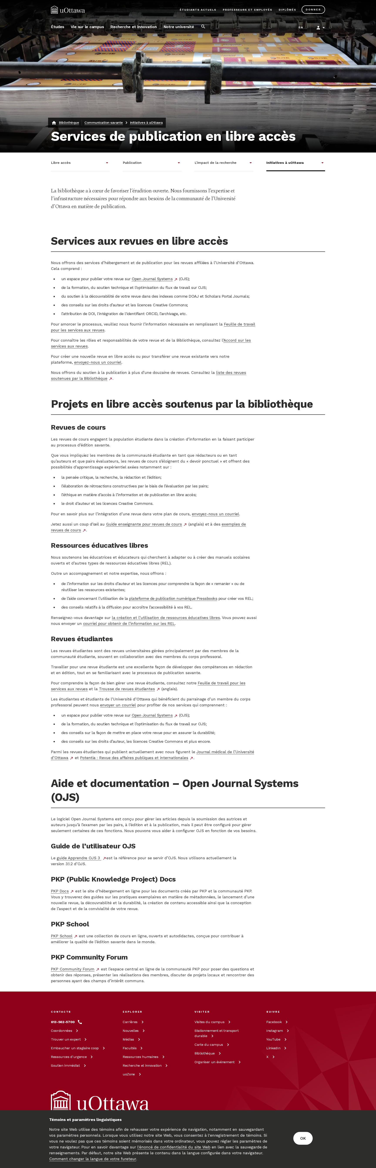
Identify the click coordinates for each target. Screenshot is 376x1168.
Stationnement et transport (216, 1033)
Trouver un (66, 1039)
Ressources (69, 1057)
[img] (68, 9)
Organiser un (215, 1062)
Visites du (209, 1022)
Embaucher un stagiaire (75, 1048)
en (301, 27)
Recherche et (142, 1065)
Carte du (209, 1045)
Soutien (65, 1065)
